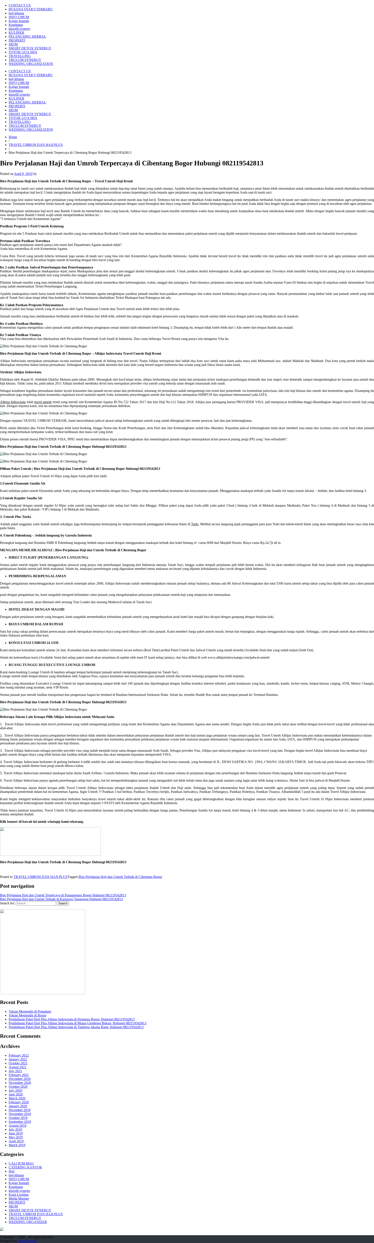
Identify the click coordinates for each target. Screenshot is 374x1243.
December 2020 (20, 1079)
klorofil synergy (19, 29)
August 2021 (17, 1067)
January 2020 (18, 1106)
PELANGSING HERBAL (27, 36)
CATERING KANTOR (25, 1167)
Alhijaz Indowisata (13, 402)
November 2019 (20, 1114)
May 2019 (16, 1137)
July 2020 (15, 1090)
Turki (194, 524)
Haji (12, 1171)
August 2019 (17, 1125)
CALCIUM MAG (21, 1163)
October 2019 (18, 1118)
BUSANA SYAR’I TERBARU (31, 9)
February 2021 (19, 1075)
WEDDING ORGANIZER (28, 1222)
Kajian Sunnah (19, 21)
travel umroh (43, 402)
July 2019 (15, 1129)
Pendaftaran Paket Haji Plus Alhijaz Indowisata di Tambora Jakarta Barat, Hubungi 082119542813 (76, 1027)
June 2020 (16, 1094)
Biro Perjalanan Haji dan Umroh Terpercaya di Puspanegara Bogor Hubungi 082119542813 (63, 895)
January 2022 (18, 1059)
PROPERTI (17, 40)
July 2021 (15, 1071)
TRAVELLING (20, 56)
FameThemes (27, 1241)
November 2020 (20, 1083)
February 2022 (19, 1055)
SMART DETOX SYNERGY (30, 48)
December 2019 (20, 1110)
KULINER (16, 32)
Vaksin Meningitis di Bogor (27, 1015)
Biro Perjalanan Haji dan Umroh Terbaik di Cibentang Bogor (120, 877)
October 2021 (18, 1063)
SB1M (13, 44)
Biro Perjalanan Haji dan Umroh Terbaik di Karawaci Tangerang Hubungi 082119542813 (61, 899)
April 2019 (16, 1141)
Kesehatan (16, 25)
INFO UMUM (19, 17)
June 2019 (16, 1133)
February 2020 (19, 1102)
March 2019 (17, 1145)
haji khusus (16, 13)
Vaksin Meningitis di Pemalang (30, 1011)
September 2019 (20, 1121)
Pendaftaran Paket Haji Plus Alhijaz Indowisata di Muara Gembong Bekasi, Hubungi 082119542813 (77, 1023)
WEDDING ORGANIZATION (31, 64)
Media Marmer (19, 1198)
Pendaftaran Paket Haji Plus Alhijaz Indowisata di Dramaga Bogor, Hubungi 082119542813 (72, 1019)
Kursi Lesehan (19, 1194)
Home (13, 137)
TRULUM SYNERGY (25, 60)
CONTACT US (20, 5)
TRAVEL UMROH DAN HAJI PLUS (36, 145)
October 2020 (18, 1086)
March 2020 (17, 1098)
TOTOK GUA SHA (23, 52)
